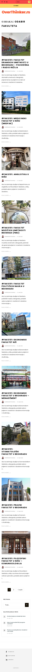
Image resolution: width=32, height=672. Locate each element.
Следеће (20, 590)
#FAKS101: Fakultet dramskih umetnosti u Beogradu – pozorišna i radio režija (15, 64)
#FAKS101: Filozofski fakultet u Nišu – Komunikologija (14, 561)
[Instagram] (5, 2)
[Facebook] (2, 2)
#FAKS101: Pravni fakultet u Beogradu (14, 506)
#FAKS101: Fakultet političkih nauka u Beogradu (13, 286)
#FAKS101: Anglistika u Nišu (15, 175)
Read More (6, 86)
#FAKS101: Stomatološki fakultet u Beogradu (14, 451)
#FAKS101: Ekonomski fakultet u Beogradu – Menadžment (15, 396)
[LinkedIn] (7, 2)
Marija (13, 71)
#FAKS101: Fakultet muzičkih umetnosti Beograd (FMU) (14, 230)
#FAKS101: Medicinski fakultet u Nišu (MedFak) (14, 121)
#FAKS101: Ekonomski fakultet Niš (14, 341)
